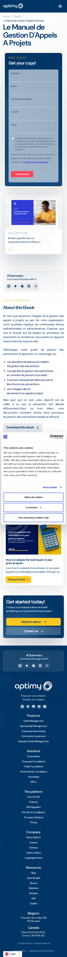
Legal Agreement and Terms (41, 951)
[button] (60, 6)
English (13, 954)
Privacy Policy (19, 951)
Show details (50, 487)
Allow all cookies (33, 497)
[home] (13, 6)
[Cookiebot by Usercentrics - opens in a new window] (49, 437)
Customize (32, 507)
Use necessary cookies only (33, 517)
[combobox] (12, 954)
